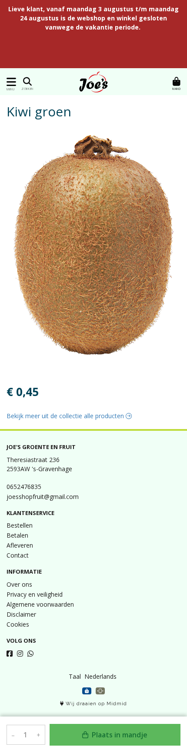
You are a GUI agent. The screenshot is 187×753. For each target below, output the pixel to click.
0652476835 (24, 486)
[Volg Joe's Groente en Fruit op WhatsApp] (30, 653)
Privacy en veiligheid (35, 594)
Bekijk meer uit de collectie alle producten (66, 416)
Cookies (18, 624)
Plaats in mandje (118, 735)
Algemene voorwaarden (40, 604)
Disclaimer (21, 614)
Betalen (17, 535)
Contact (18, 555)
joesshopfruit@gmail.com (43, 496)
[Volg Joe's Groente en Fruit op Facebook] (10, 653)
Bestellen (20, 525)
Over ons (19, 584)
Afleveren (20, 545)
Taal (75, 676)
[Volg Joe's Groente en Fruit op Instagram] (20, 653)
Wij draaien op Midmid (95, 704)
